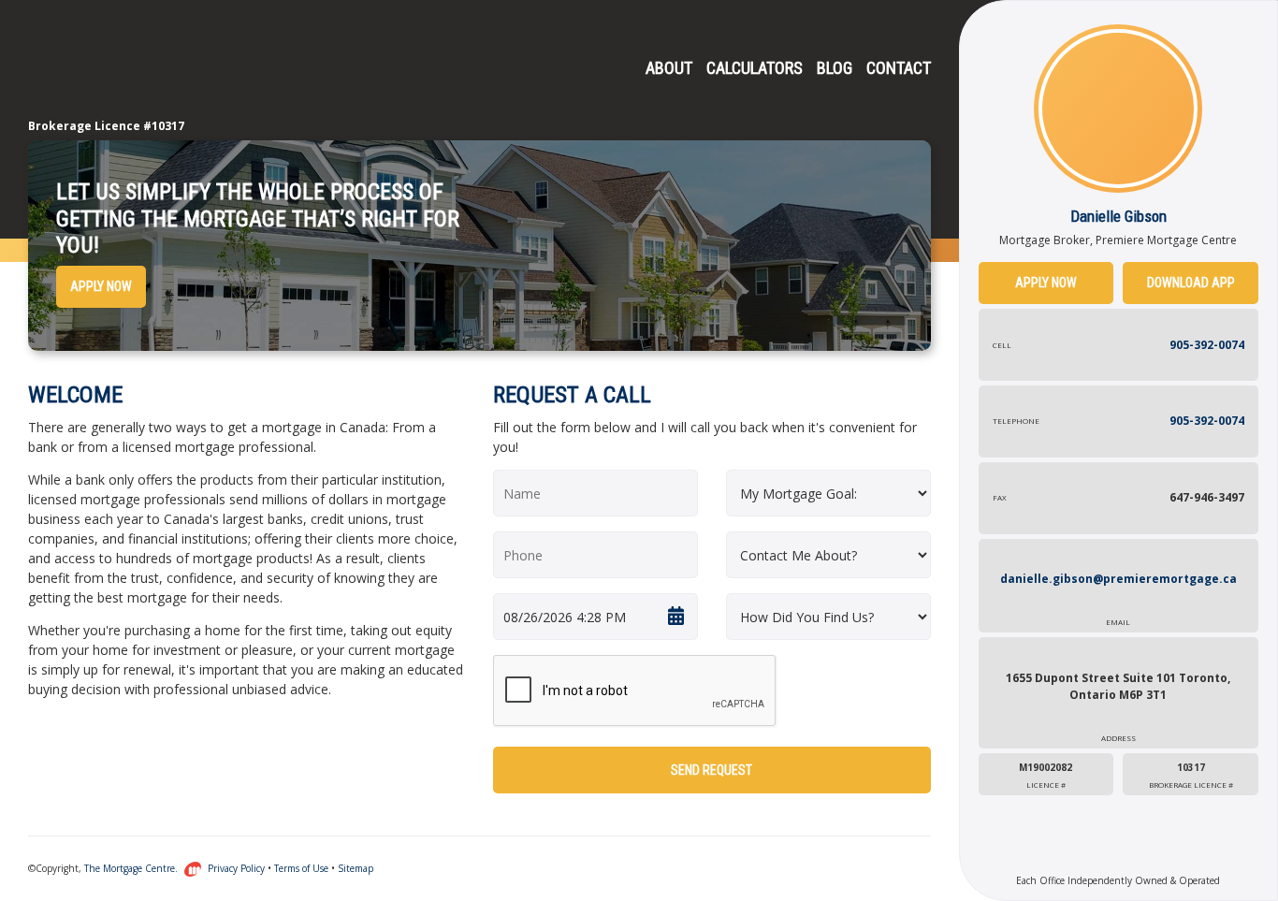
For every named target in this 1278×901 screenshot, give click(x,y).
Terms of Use (301, 868)
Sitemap (355, 868)
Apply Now (101, 286)
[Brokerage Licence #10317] (103, 70)
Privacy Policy (236, 868)
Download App (1191, 282)
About (669, 68)
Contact (898, 68)
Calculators (754, 68)
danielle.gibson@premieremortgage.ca (1118, 599)
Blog (834, 68)
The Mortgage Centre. (132, 868)
